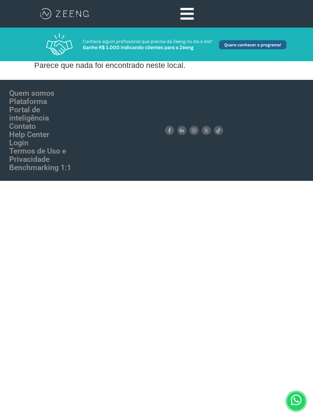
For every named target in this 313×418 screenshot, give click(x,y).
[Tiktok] (218, 130)
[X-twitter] (206, 130)
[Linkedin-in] (181, 130)
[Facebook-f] (169, 130)
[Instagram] (194, 130)
